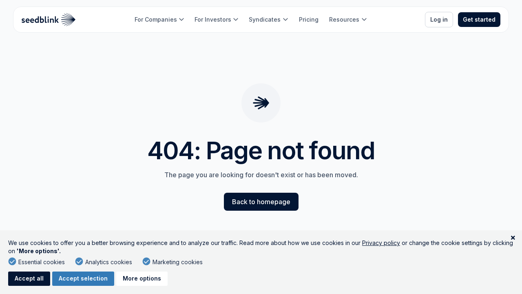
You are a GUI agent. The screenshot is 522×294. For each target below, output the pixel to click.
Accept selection (83, 278)
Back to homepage (261, 202)
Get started (479, 19)
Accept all (29, 278)
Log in (439, 19)
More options (142, 278)
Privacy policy (381, 242)
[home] (49, 19)
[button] (159, 19)
